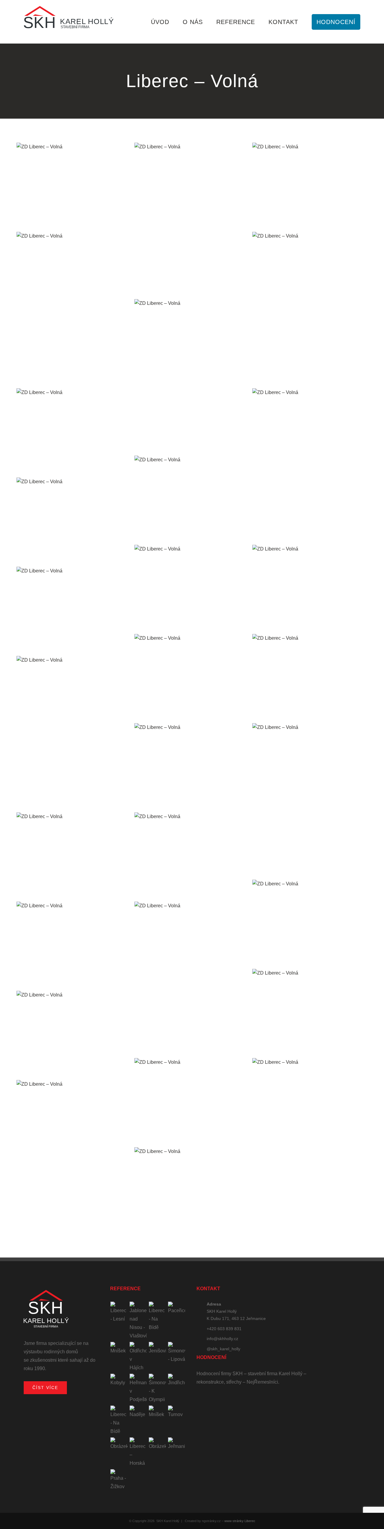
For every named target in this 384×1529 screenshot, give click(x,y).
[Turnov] (177, 1412)
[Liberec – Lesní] (119, 1312)
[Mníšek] (119, 1348)
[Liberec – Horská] (138, 1452)
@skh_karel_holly (223, 1348)
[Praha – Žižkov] (119, 1480)
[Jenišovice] (157, 1348)
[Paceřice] (177, 1308)
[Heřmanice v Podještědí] (138, 1389)
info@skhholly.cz (222, 1338)
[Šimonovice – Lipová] (177, 1352)
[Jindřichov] (177, 1380)
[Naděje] (138, 1412)
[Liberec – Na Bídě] (157, 1317)
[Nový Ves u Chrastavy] (157, 1444)
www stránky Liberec (239, 1521)
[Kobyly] (119, 1380)
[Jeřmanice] (177, 1444)
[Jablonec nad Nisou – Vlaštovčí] (138, 1321)
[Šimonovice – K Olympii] (157, 1389)
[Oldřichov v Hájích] (138, 1357)
